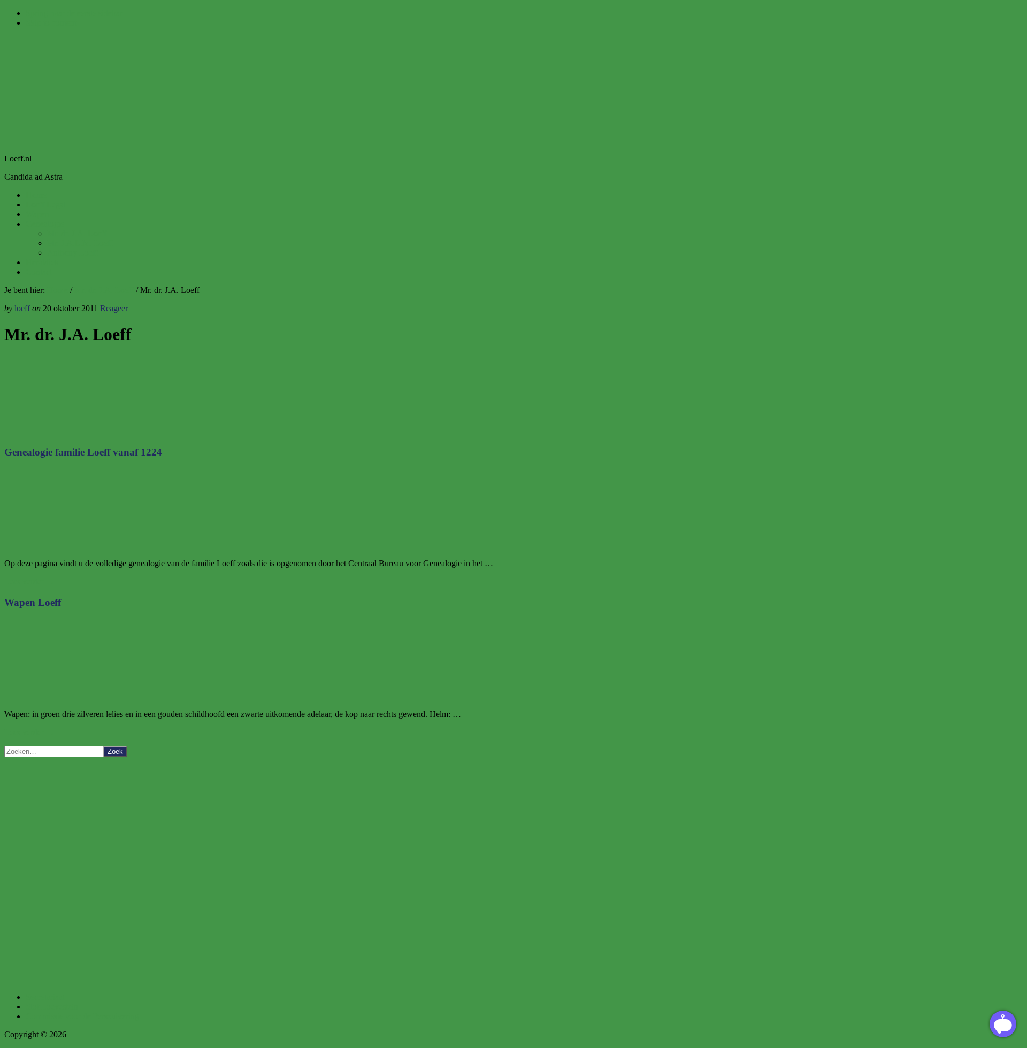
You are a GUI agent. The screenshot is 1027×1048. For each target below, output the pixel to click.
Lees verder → (29, 581)
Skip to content (51, 22)
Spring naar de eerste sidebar (74, 13)
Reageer (114, 308)
